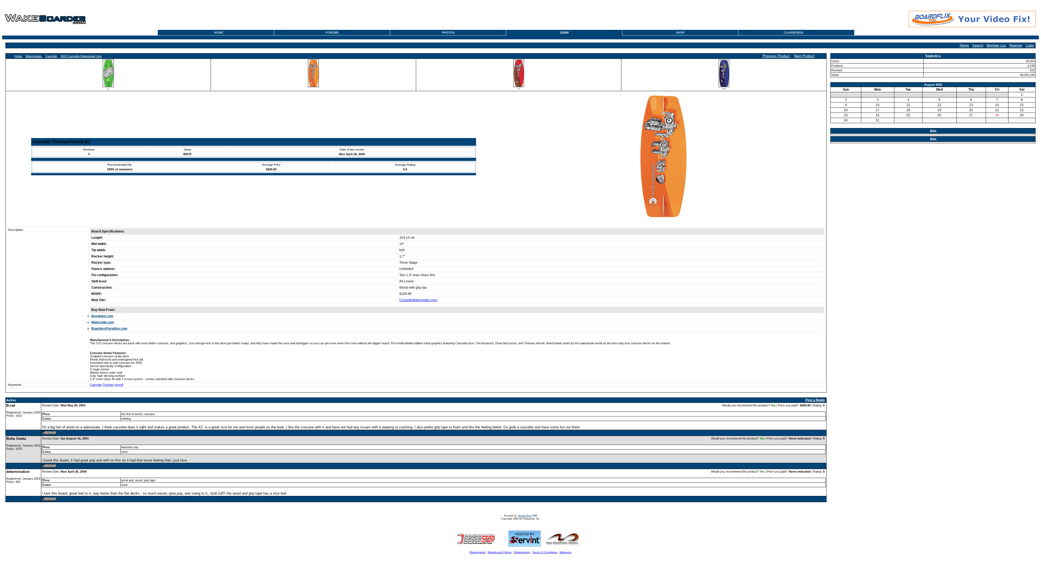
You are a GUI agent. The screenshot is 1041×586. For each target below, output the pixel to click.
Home (964, 45)
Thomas (108, 384)
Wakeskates (33, 56)
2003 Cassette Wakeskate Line (81, 56)
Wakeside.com (102, 322)
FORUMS (332, 32)
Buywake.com (102, 316)
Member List (996, 45)
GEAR (564, 32)
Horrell (118, 384)
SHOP (680, 32)
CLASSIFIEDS (793, 32)
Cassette (51, 56)
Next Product (804, 56)
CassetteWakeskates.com (418, 300)
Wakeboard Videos (500, 552)
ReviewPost (524, 515)
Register (1015, 45)
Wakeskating (522, 552)
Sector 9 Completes (544, 552)
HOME (218, 32)
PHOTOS (448, 32)
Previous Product (776, 56)
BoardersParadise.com (109, 328)
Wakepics (565, 552)
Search (977, 45)
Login (1030, 45)
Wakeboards (477, 552)
